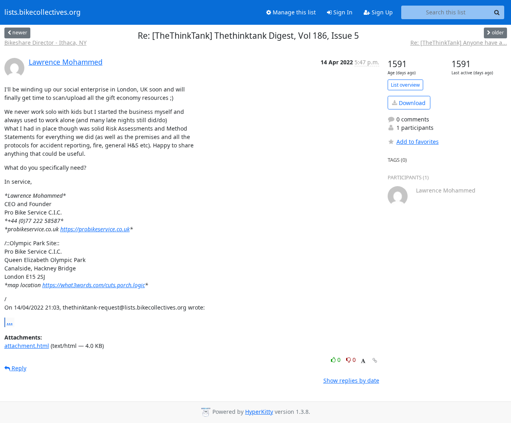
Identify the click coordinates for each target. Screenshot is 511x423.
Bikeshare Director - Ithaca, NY (45, 42)
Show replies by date (351, 380)
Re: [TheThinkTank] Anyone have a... (458, 42)
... (10, 322)
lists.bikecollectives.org (42, 12)
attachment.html (26, 346)
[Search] (497, 12)
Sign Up (381, 12)
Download (411, 103)
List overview (405, 84)
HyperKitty (259, 411)
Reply (18, 368)
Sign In (342, 12)
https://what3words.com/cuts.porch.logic (93, 285)
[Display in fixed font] (363, 360)
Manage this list (293, 12)
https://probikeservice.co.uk (95, 229)
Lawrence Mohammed (66, 62)
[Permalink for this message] (374, 360)
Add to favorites (417, 141)
